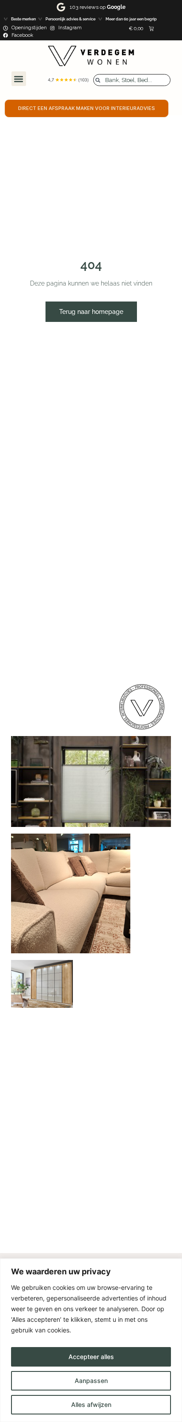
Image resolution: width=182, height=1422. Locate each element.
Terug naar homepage (91, 311)
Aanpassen (91, 1380)
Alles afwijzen (91, 1404)
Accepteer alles (91, 1356)
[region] (91, 1340)
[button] (18, 78)
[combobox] (132, 80)
